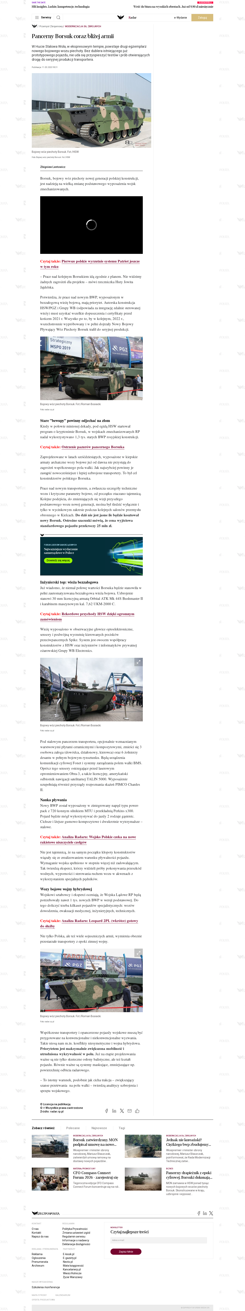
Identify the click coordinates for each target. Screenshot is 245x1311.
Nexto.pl (68, 1261)
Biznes (169, 1169)
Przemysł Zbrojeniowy (51, 26)
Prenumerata (40, 1261)
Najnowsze (99, 1128)
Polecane (73, 1128)
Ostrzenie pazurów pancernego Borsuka (93, 446)
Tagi (122, 1128)
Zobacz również (43, 1128)
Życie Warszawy (72, 1277)
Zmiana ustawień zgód (76, 1232)
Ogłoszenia (39, 1258)
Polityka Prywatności (74, 1228)
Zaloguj (202, 17)
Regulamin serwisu (73, 1236)
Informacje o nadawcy (75, 1240)
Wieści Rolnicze (72, 1273)
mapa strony (39, 1295)
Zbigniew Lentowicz (52, 166)
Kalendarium (63, 1295)
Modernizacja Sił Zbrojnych (83, 26)
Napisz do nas (40, 1236)
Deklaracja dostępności (76, 1244)
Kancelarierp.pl (72, 1269)
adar (132, 18)
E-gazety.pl (69, 1258)
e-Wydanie (180, 17)
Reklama (37, 1254)
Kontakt (36, 1232)
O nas (35, 1228)
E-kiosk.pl (68, 1254)
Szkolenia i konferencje (46, 1287)
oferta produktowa (43, 1300)
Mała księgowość (73, 1265)
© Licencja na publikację (55, 1104)
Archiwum (38, 1265)
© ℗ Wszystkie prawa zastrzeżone (61, 1107)
